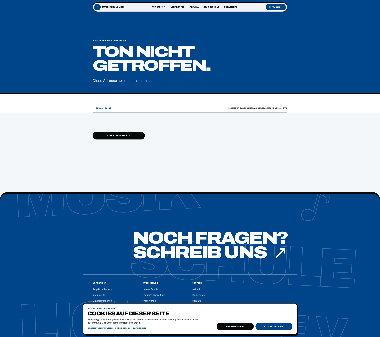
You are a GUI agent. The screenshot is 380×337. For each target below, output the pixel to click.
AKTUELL (194, 7)
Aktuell (196, 289)
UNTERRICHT (159, 7)
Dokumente (198, 295)
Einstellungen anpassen (100, 328)
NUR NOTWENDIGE (235, 326)
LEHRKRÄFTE (177, 7)
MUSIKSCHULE (211, 7)
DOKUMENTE (230, 7)
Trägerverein (149, 301)
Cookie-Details (122, 328)
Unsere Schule (150, 289)
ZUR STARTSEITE (119, 135)
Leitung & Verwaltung (153, 295)
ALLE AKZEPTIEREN (274, 326)
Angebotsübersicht (103, 289)
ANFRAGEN (276, 7)
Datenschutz (139, 328)
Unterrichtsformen (102, 301)
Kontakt (196, 301)
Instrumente (99, 295)
